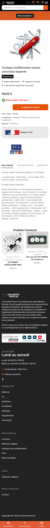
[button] (28, 2)
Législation (42, 165)
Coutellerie (6, 120)
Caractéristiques (25, 165)
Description (7, 165)
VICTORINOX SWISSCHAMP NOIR (12, 263)
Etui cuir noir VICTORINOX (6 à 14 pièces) (37, 258)
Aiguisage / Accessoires (37, 251)
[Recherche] (45, 7)
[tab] (7, 166)
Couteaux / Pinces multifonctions (26, 117)
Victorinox (14, 123)
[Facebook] (3, 379)
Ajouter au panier (13, 243)
